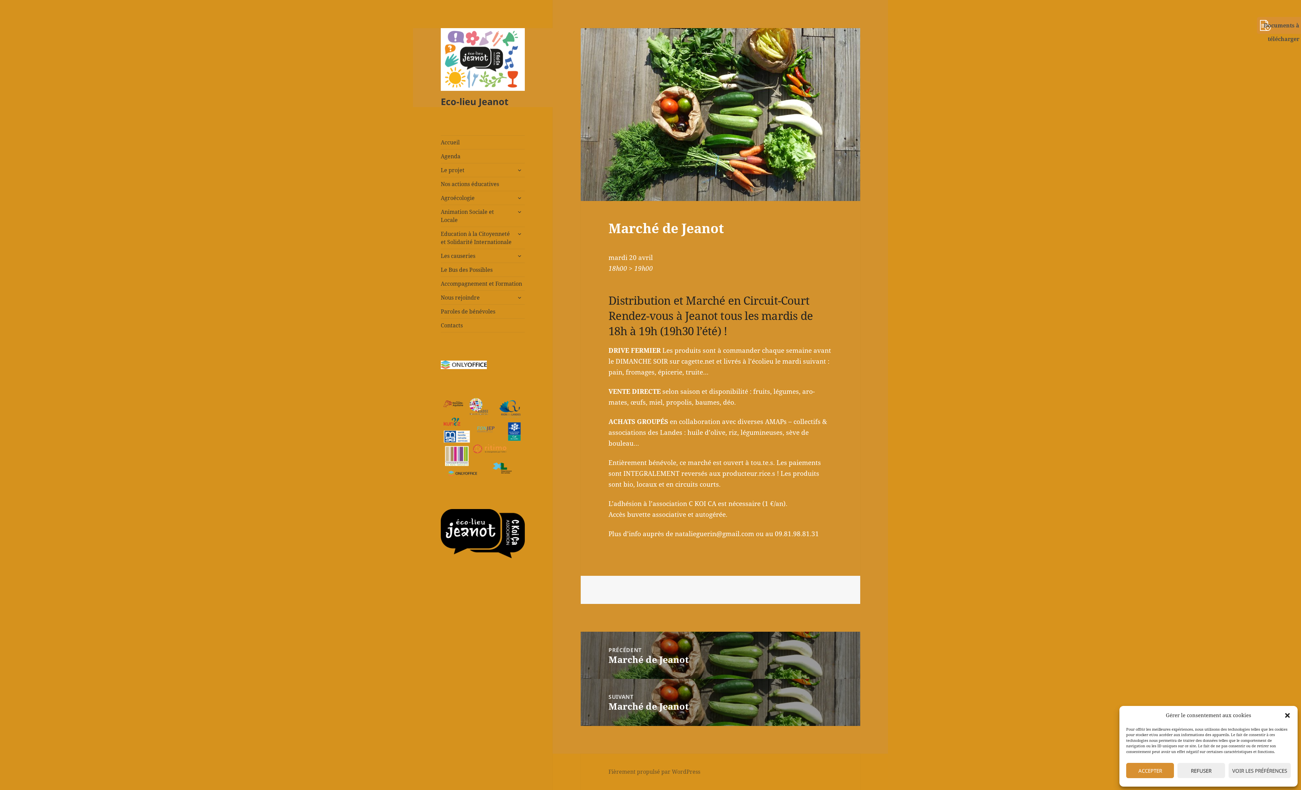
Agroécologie (458, 198)
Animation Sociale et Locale (467, 216)
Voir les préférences (1259, 770)
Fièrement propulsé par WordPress (654, 771)
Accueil (450, 142)
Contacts (452, 325)
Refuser (1201, 770)
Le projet (452, 170)
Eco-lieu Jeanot (475, 101)
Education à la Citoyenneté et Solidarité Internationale (476, 238)
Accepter (1150, 770)
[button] (1287, 715)
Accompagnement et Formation (481, 283)
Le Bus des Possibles (467, 270)
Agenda (450, 156)
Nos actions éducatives (470, 184)
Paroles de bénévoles (468, 311)
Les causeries (458, 256)
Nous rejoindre (460, 297)
